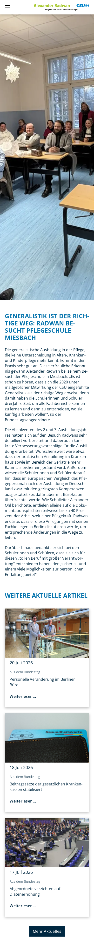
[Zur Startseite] (61, 7)
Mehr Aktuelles (47, 931)
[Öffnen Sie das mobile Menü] (7, 7)
